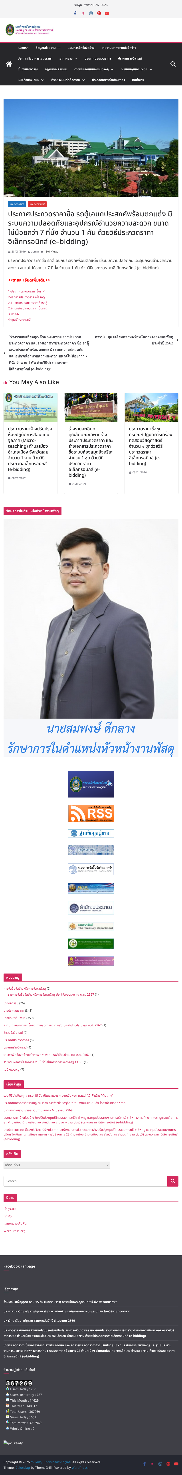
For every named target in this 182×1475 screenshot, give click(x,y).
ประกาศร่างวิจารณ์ (130, 58)
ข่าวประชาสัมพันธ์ (37, 204)
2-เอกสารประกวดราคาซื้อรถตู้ (26, 297)
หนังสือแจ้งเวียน (28, 80)
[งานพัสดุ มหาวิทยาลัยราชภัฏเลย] (9, 64)
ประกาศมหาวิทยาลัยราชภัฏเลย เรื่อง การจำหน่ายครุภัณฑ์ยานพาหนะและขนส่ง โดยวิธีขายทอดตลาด (65, 1103)
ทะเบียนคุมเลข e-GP (134, 69)
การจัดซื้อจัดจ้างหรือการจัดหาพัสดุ (25, 988)
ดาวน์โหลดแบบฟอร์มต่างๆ (91, 69)
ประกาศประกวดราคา (98, 58)
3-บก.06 (13, 314)
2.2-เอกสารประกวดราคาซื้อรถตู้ (27, 308)
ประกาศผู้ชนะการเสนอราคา (35, 58)
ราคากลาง (66, 58)
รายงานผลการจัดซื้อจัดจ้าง (119, 48)
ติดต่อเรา (138, 80)
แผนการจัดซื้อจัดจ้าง (81, 48)
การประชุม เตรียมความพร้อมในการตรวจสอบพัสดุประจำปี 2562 (134, 340)
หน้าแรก (23, 48)
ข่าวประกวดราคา (17, 204)
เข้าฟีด (8, 1216)
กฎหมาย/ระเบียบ (56, 69)
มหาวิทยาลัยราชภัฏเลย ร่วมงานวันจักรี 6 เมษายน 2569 (38, 1110)
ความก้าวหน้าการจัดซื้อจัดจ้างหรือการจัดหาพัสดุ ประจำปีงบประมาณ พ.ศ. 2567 (53, 1025)
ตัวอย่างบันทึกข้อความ (65, 80)
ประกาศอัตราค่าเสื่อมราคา (108, 80)
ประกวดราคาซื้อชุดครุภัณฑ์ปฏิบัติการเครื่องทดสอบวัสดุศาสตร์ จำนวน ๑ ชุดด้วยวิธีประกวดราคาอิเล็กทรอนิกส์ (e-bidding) (150, 446)
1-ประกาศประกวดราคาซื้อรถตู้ (26, 291)
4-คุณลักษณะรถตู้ (19, 319)
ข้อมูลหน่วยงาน (46, 48)
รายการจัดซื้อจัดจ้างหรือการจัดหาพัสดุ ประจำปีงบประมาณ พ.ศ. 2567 (51, 994)
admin (35, 252)
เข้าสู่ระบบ (10, 1209)
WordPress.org (15, 1231)
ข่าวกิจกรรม (11, 1003)
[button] (58, 48)
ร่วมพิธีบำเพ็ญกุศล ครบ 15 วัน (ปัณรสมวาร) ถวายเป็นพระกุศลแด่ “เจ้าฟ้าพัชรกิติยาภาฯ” (58, 1095)
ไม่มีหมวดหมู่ (12, 1069)
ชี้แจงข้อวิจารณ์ (28, 69)
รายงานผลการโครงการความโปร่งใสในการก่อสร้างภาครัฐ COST (43, 1062)
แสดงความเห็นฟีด (15, 1223)
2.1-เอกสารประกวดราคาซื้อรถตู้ (27, 302)
